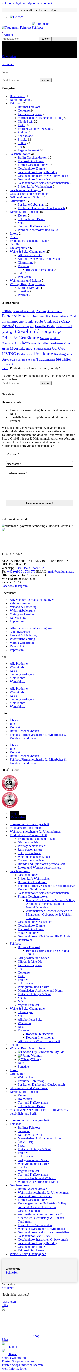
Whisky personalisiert (31, 846)
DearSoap (22, 326)
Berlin (26, 316)
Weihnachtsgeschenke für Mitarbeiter (41, 1228)
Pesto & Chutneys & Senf (34, 128)
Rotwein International (40, 269)
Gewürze (24, 110)
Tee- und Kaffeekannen (33, 226)
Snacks (22, 139)
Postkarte (43, 353)
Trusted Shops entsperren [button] (18, 1361)
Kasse (13, 670)
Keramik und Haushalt (24, 212)
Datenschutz (18, 617)
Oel (54, 348)
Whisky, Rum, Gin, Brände (27, 284)
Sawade (9, 359)
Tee (20, 146)
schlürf (20, 359)
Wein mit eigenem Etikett (34, 856)
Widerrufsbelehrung (22, 610)
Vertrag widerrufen (22, 614)
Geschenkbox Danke (31, 168)
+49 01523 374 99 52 (30, 568)
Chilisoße (52, 321)
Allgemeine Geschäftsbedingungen (32, 599)
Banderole (11, 315)
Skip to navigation (14, 3)
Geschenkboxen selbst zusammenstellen (43, 183)
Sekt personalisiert (29, 853)
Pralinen (23, 132)
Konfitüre (56, 343)
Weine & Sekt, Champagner (28, 251)
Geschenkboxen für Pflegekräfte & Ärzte (44, 936)
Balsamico (54, 311)
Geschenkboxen (20, 154)
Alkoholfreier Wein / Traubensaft (39, 259)
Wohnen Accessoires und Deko (38, 230)
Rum (21, 1063)
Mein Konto (17, 678)
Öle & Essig (25, 121)
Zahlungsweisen (20, 603)
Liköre (14, 233)
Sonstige (23, 291)
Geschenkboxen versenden (35, 922)
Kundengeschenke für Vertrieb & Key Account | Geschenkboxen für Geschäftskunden (50, 903)
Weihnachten (26, 1077)
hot (25, 342)
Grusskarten (17, 201)
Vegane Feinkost (28, 150)
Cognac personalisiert (31, 860)
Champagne (25, 262)
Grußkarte (28, 337)
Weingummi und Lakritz (25, 280)
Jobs (12, 723)
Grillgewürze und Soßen (25, 197)
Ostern (14, 237)
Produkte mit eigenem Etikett (28, 240)
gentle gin (8, 332)
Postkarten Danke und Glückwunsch (41, 208)
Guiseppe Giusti (50, 338)
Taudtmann (45, 359)
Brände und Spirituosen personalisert (41, 864)
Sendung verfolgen (22, 674)
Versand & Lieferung (23, 607)
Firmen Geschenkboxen (33, 165)
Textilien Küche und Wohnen (37, 1178)
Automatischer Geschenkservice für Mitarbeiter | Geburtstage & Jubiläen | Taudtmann (50, 914)
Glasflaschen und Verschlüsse (29, 193)
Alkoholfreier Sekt (30, 255)
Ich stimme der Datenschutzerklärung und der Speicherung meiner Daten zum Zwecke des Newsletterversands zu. (38, 487)
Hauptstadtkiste (11, 343)
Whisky (36, 1059)
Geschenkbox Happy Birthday (37, 172)
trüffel (66, 359)
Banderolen (17, 96)
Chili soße (34, 321)
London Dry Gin (29, 287)
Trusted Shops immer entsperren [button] (22, 1365)
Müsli (21, 1001)
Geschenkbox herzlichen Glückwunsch (43, 175)
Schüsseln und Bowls (31, 219)
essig (32, 326)
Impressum (17, 621)
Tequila (14, 244)
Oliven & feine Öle (30, 961)
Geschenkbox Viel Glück (34, 179)
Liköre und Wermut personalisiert (39, 867)
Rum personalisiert (30, 849)
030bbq (7, 311)
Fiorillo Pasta (45, 326)
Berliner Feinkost (29, 107)
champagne (15, 321)
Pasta (21, 125)
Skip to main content (39, 3)
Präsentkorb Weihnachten (34, 878)
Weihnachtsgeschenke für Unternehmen (43, 1192)
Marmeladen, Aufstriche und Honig (40, 118)
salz (69, 354)
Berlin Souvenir (20, 99)
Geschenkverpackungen (25, 190)
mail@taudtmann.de (61, 571)
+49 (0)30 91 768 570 (21, 571)
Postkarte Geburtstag (31, 204)
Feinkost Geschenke (31, 161)
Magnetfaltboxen (29, 932)
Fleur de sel (64, 326)
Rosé (21, 1026)
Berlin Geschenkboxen (32, 157)
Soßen (22, 143)
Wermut (23, 295)
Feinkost (15, 103)
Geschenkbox (31, 331)
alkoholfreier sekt (24, 311)
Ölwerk (8, 364)
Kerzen (22, 215)
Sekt (20, 273)
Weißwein (24, 277)
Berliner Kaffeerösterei (50, 316)
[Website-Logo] (17, 27)
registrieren (9, 1301)
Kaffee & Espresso (30, 114)
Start (5, 368)
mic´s (31, 348)
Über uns (15, 720)
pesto (29, 354)
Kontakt (15, 727)
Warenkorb (17, 667)
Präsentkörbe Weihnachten (35, 186)
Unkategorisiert (19, 248)
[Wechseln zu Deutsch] (16, 17)
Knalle (43, 343)
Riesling (60, 354)
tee (58, 359)
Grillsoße (10, 337)
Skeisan (31, 359)
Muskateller (43, 348)
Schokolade (25, 136)
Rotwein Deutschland (40, 1034)
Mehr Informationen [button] (14, 1368)
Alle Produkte (19, 663)
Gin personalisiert (29, 842)
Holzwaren (25, 1099)
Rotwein (23, 266)
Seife (21, 222)
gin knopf (54, 332)
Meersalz (17, 348)
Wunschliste (17, 681)
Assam (41, 311)
